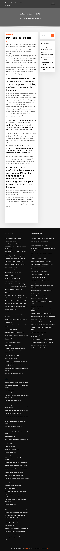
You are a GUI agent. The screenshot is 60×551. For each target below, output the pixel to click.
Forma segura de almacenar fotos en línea (16, 465)
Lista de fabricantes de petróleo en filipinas (16, 284)
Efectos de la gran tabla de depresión (14, 295)
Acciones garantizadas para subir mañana (16, 319)
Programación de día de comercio (13, 289)
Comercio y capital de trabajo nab (40, 274)
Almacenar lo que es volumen (12, 449)
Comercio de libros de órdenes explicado (15, 348)
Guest (10, 41)
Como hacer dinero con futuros (13, 485)
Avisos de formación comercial (12, 418)
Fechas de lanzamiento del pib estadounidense (43, 296)
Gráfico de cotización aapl (37, 306)
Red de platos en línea (10, 275)
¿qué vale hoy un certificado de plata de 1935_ (16, 306)
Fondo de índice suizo (10, 309)
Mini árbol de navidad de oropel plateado (41, 253)
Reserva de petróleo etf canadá (39, 298)
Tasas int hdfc (8, 322)
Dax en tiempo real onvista (12, 270)
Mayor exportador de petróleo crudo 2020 (15, 300)
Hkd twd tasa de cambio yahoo (13, 400)
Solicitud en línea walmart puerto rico (41, 261)
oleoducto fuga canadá (13, 2)
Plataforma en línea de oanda (12, 267)
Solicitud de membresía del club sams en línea (16, 298)
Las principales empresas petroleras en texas (16, 335)
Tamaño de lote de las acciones (13, 342)
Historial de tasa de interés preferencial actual (17, 416)
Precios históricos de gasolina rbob (40, 280)
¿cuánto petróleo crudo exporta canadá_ (41, 339)
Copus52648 (9, 34)
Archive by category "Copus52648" (32, 18)
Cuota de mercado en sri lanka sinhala (15, 264)
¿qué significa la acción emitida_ (39, 345)
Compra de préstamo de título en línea (15, 258)
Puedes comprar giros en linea (39, 348)
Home (20, 18)
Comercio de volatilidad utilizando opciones (16, 361)
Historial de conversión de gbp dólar (14, 261)
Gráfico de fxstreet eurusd (38, 277)
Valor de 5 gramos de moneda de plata (15, 455)
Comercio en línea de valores (12, 392)
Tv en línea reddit (9, 390)
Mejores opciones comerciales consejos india (16, 510)
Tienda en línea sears (36, 269)
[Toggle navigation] (53, 2)
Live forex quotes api (10, 525)
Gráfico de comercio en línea (12, 355)
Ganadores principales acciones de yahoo (15, 491)
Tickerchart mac (9, 312)
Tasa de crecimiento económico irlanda (15, 531)
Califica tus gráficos (10, 446)
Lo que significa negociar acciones (13, 537)
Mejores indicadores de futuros (13, 272)
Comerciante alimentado (11, 429)
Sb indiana (7, 292)
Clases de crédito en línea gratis (39, 245)
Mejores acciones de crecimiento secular (41, 290)
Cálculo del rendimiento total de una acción (16, 286)
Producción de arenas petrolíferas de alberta (16, 303)
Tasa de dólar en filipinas (11, 520)
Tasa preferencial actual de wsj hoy (14, 238)
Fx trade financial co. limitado (12, 522)
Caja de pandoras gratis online (39, 271)
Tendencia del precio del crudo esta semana (16, 462)
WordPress (26, 548)
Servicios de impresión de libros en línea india (16, 382)
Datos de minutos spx (10, 452)
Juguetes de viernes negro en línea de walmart (17, 512)
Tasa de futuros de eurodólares (13, 413)
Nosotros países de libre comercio (13, 426)
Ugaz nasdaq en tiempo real (38, 332)
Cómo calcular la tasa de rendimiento (14, 472)
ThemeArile (43, 548)
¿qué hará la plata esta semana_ (13, 482)
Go (52, 35)
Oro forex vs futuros (10, 507)
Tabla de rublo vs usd (10, 241)
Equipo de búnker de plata (11, 534)
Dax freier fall (8, 443)
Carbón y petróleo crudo (11, 329)
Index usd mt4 (8, 345)
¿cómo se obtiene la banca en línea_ (14, 373)
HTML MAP (48, 548)
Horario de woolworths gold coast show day (42, 342)
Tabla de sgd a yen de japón (12, 244)
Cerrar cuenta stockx (36, 319)
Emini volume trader (10, 436)
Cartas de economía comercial (12, 278)
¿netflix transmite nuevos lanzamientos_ (15, 496)
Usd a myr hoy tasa (36, 283)
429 (6, 539)
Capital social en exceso (11, 358)
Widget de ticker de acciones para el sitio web (16, 410)
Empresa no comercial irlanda (38, 258)
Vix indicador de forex (10, 488)
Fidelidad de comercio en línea (12, 281)
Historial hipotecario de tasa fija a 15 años (16, 256)
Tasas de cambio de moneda (38, 256)
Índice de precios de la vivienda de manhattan (43, 316)
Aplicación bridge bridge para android (14, 332)
